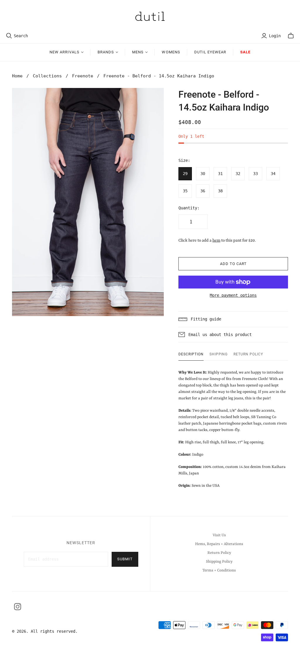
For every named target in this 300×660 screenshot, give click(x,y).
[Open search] (9, 36)
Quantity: (189, 208)
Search (21, 35)
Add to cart (233, 264)
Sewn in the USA (232, 429)
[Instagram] (17, 606)
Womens (171, 52)
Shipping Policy (219, 561)
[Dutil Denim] (150, 16)
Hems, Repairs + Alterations (219, 544)
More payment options (233, 295)
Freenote (82, 76)
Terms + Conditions (219, 570)
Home (17, 76)
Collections (47, 76)
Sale (245, 52)
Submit (125, 559)
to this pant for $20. (234, 240)
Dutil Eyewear (210, 52)
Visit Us (219, 535)
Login (275, 35)
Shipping (218, 354)
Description (191, 354)
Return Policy (248, 354)
